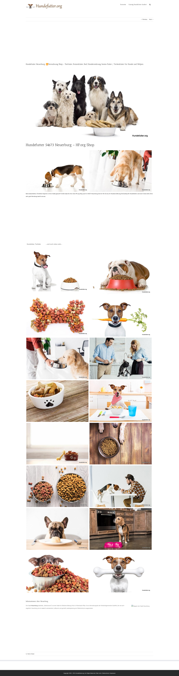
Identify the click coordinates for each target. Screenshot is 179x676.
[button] (150, 4)
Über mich (98, 673)
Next (150, 19)
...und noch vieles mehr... (54, 244)
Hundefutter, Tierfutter (34, 244)
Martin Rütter (30, 654)
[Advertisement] (89, 42)
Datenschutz (105, 673)
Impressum (113, 673)
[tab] (34, 244)
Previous (144, 19)
